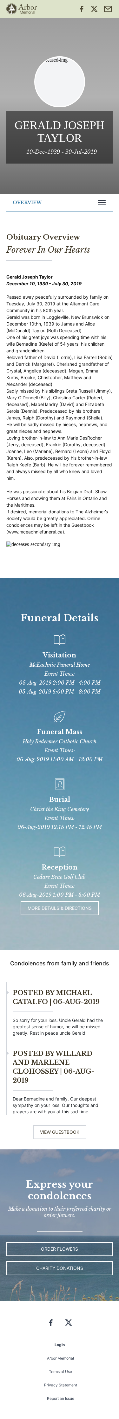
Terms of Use (60, 1371)
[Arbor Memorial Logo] (21, 9)
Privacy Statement (60, 1385)
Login (60, 1344)
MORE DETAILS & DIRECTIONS (60, 908)
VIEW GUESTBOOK (59, 1132)
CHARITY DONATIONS (59, 1268)
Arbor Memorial (60, 1358)
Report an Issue (60, 1398)
